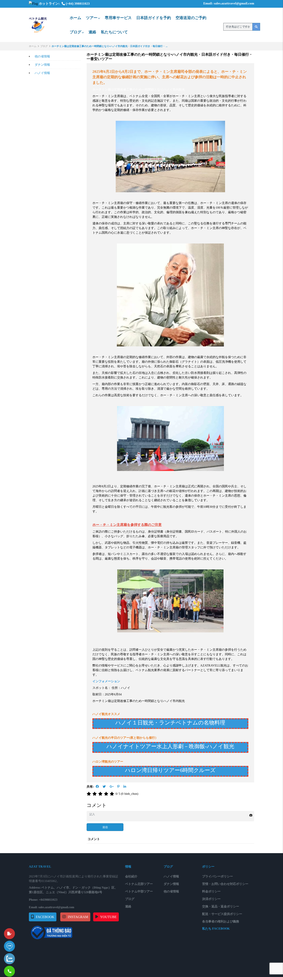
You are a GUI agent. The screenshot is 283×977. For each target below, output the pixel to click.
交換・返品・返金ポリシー (220, 906)
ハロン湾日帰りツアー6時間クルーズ (170, 770)
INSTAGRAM (78, 917)
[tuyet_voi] (113, 794)
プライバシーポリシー (217, 876)
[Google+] (111, 786)
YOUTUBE (108, 917)
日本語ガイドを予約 (153, 18)
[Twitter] (104, 786)
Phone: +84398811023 (43, 899)
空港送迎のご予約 (191, 18)
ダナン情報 (42, 64)
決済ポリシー (211, 899)
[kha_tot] (107, 794)
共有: (90, 786)
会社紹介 (131, 876)
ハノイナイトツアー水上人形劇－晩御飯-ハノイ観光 (170, 746)
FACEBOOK (45, 917)
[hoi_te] (95, 794)
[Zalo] (20, 957)
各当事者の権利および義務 (220, 921)
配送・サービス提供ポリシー (222, 914)
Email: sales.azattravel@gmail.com (228, 3)
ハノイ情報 (42, 73)
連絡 (92, 32)
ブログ (75, 32)
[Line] (20, 944)
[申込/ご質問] (20, 932)
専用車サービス (118, 18)
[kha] (101, 794)
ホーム (75, 18)
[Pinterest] (118, 786)
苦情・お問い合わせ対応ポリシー (225, 884)
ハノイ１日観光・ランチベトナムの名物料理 (170, 723)
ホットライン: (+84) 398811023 (64, 3)
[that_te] (89, 794)
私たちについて (114, 32)
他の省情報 (42, 56)
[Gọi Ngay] (20, 969)
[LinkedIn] (124, 786)
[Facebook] (97, 786)
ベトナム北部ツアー (139, 884)
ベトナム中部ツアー (139, 891)
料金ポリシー (211, 891)
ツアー (91, 18)
